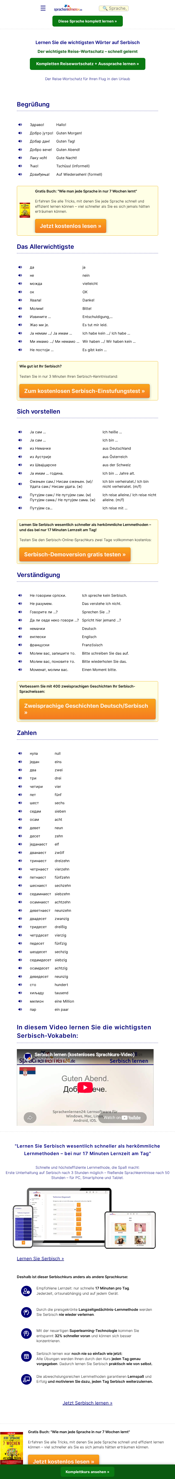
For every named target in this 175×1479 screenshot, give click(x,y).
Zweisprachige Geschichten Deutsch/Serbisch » (86, 709)
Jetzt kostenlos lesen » (70, 226)
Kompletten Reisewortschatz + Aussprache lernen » (87, 63)
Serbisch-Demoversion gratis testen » (75, 554)
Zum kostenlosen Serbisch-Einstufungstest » (84, 391)
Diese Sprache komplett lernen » (87, 21)
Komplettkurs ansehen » (87, 1471)
